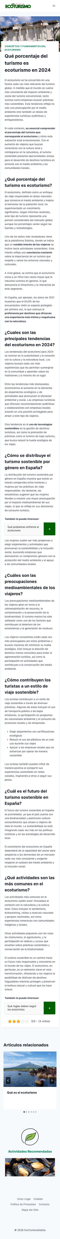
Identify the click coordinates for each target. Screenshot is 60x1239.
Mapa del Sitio (30, 1209)
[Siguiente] (52, 1080)
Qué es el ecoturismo (22, 1092)
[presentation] (30, 1069)
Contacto (44, 1204)
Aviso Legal (24, 1198)
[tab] (24, 1112)
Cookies (38, 1198)
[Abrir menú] (54, 5)
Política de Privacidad (23, 1204)
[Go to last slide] (8, 1080)
